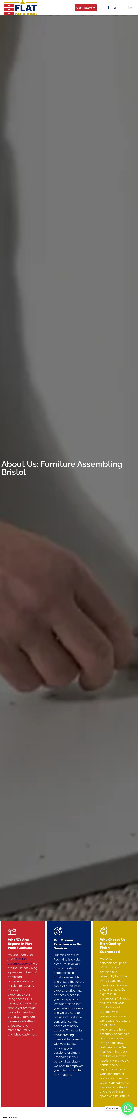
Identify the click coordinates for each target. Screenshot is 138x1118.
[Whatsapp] (127, 1108)
